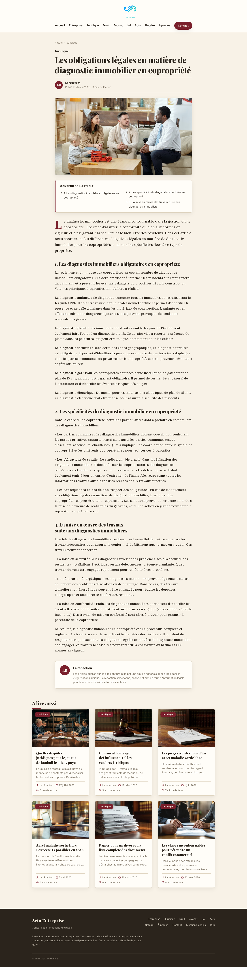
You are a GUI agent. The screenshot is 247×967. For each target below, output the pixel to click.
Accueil (60, 25)
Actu (138, 25)
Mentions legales (196, 924)
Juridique (92, 25)
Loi (129, 25)
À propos (164, 25)
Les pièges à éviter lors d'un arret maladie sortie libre (184, 755)
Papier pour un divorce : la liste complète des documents (122, 847)
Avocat (118, 25)
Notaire (150, 25)
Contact (183, 25)
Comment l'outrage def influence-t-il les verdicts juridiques (115, 758)
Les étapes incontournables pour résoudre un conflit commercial (183, 850)
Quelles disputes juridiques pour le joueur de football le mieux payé (56, 758)
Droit (106, 25)
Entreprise (75, 25)
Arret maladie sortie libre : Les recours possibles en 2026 (60, 847)
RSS (212, 924)
